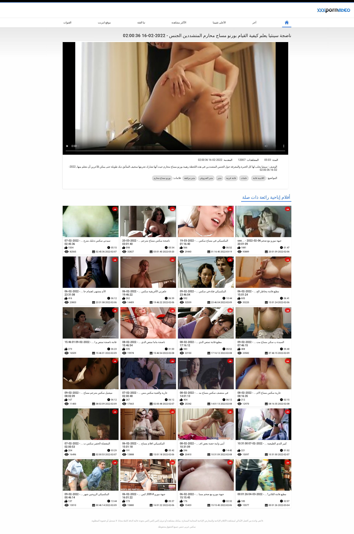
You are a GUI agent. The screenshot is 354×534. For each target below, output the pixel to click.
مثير (219, 178)
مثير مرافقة (189, 178)
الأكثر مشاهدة (179, 22)
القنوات (67, 22)
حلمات (244, 178)
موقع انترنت (104, 22)
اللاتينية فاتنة (258, 178)
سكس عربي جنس (187, 527)
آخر (254, 22)
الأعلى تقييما (219, 22)
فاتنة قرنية (231, 178)
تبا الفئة (141, 22)
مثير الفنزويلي (206, 178)
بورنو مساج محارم (162, 178)
